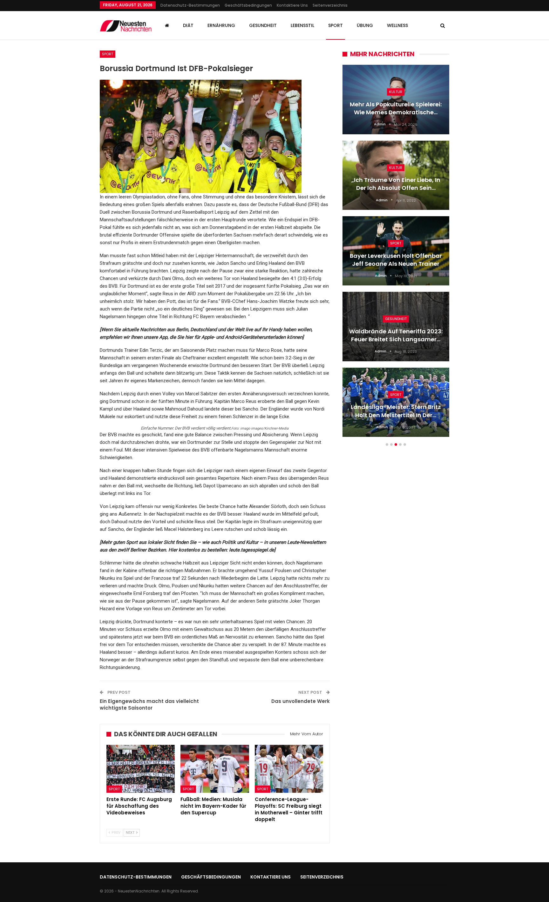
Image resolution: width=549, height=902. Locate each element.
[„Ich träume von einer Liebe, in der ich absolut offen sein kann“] (395, 175)
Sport (335, 25)
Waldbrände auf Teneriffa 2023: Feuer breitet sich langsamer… (396, 335)
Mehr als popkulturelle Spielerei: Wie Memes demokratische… (396, 108)
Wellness (397, 25)
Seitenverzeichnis (330, 5)
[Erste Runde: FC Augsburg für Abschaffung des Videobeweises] (140, 769)
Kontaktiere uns (292, 5)
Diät (188, 25)
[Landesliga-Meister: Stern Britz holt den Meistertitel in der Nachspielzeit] (395, 402)
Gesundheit (263, 25)
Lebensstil (302, 25)
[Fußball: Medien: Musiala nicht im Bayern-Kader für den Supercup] (214, 769)
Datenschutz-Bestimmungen (190, 5)
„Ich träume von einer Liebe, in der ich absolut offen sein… (395, 184)
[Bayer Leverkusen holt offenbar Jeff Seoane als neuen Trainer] (395, 250)
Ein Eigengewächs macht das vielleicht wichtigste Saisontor (149, 704)
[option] (395, 254)
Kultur (395, 91)
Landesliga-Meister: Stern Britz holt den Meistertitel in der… (396, 411)
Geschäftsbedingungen (248, 5)
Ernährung (221, 25)
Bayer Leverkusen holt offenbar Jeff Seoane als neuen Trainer (396, 260)
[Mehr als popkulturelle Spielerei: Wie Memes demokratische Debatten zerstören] (395, 99)
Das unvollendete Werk (300, 701)
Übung (365, 25)
